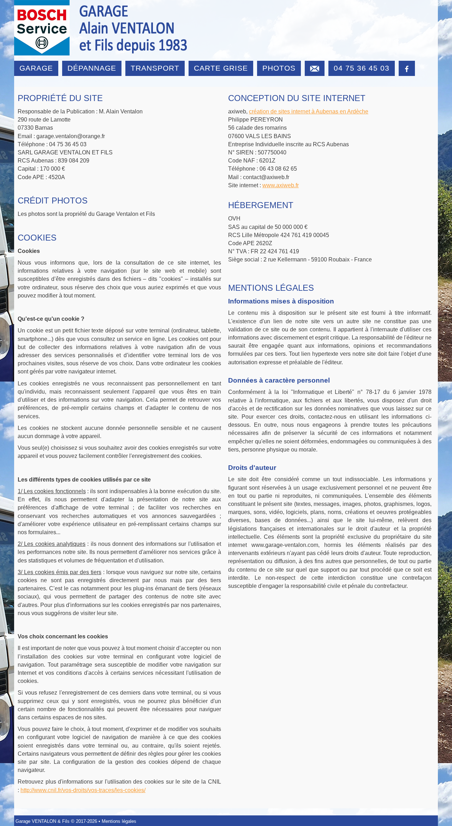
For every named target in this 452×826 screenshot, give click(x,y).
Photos (279, 68)
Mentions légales (119, 821)
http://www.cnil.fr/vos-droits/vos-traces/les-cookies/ (82, 790)
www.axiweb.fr (280, 185)
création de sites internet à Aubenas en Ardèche (308, 111)
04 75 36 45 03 (361, 68)
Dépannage (91, 68)
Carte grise (221, 68)
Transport (155, 68)
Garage (36, 68)
